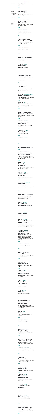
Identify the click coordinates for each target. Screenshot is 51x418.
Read (19, 7)
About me (12, 11)
